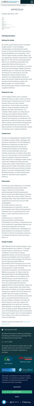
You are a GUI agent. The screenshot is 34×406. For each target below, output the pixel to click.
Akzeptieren (17, 392)
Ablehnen (17, 387)
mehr (17, 397)
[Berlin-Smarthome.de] (10, 2)
